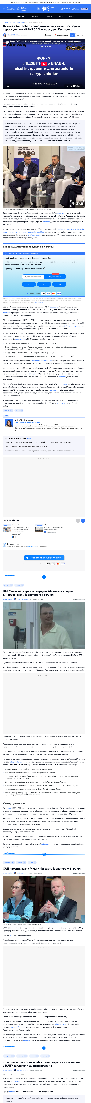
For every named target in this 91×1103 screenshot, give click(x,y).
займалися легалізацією (42, 360)
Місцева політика (74, 2)
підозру (62, 377)
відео (71, 16)
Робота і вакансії (33, 2)
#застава (44, 1056)
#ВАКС (18, 585)
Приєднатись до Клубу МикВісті (45, 557)
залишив (6, 312)
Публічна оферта (38, 302)
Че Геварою (33, 374)
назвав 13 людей (18, 1027)
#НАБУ (6, 410)
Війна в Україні (15, 2)
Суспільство (20, 22)
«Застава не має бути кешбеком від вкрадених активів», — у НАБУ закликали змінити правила (39, 451)
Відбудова (24, 2)
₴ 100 (29, 284)
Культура (55, 2)
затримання (62, 213)
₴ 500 (59, 284)
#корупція (7, 862)
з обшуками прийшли (73, 326)
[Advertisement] (44, 489)
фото (61, 16)
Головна (6, 22)
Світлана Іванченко (22, 1070)
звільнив (45, 844)
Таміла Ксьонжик (22, 873)
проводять (53, 307)
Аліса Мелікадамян (12, 34)
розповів (46, 221)
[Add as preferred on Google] (38, 8)
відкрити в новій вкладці (79, 599)
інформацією (20, 339)
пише (11, 935)
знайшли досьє (34, 235)
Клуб (85, 9)
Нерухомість (64, 2)
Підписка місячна (55, 276)
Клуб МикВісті (11, 258)
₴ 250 (44, 284)
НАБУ (28, 439)
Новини (12, 22)
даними (8, 808)
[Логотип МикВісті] (48, 9)
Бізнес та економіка (46, 2)
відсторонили (54, 390)
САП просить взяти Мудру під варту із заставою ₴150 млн (26, 446)
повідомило (62, 384)
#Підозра (20, 1056)
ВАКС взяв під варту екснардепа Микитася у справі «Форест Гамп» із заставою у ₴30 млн (38, 442)
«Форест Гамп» (16, 762)
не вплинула (62, 403)
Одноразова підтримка (33, 276)
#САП (17, 410)
